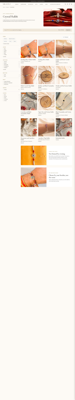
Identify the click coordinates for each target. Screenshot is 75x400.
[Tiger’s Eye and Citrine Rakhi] (46, 101)
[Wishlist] (69, 4)
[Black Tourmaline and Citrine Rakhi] (64, 101)
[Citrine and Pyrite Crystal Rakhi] (64, 49)
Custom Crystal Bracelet (55, 4)
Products (7, 7)
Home (4, 7)
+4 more (4, 69)
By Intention (30, 4)
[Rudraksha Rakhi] (64, 127)
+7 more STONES (6, 43)
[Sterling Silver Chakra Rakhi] (29, 49)
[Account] (67, 4)
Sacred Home (23, 4)
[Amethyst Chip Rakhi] (46, 127)
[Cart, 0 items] (71, 4)
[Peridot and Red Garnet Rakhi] (64, 75)
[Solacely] (7, 4)
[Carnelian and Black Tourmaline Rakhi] (29, 101)
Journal (41, 4)
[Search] (65, 4)
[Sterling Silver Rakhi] (46, 49)
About (46, 4)
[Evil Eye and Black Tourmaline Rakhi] (46, 75)
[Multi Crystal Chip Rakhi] (29, 75)
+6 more (4, 56)
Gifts (36, 4)
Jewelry (16, 4)
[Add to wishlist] (36, 41)
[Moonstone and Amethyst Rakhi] (29, 127)
